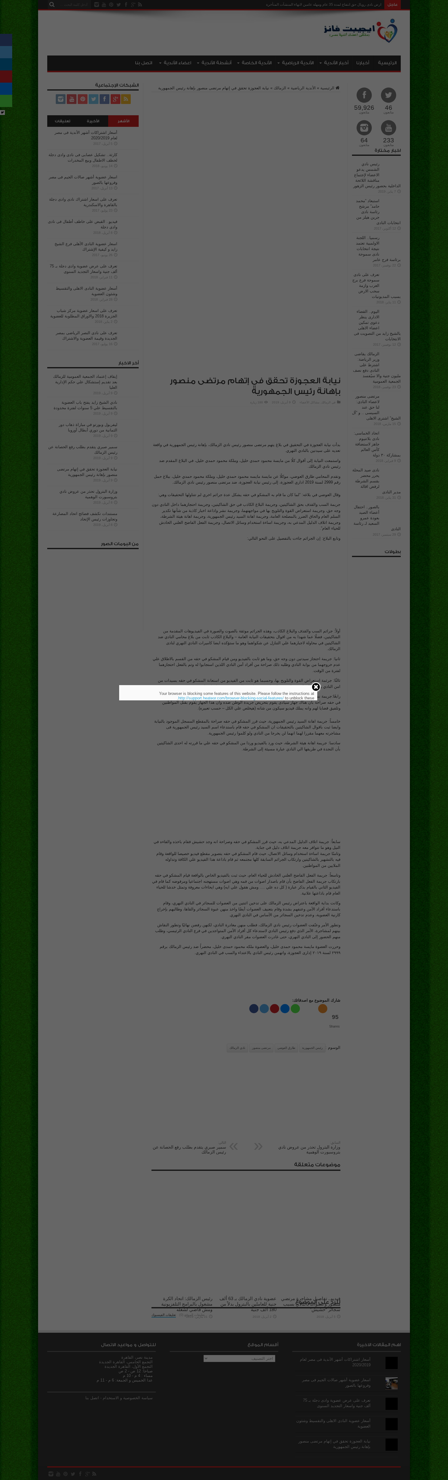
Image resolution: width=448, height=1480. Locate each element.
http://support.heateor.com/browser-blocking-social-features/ (231, 698)
